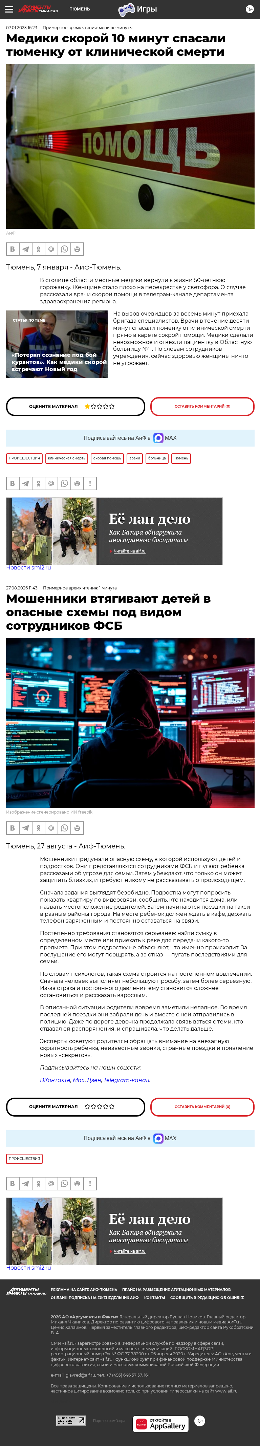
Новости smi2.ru (28, 567)
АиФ (11, 233)
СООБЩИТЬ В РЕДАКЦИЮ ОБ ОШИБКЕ (207, 1298)
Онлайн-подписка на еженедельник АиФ (95, 1298)
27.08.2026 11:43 (22, 587)
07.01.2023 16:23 (21, 27)
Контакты (154, 1298)
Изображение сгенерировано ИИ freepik (49, 812)
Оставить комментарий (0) (203, 406)
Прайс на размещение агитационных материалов (176, 1290)
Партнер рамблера (109, 1421)
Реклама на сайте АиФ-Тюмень (84, 1290)
